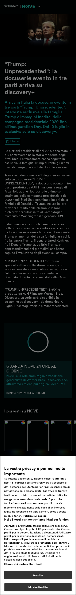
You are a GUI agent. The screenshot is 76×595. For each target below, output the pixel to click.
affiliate (60, 478)
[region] (38, 525)
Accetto (38, 575)
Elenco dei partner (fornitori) (23, 564)
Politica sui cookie (34, 515)
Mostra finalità (38, 587)
